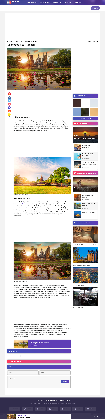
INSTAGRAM (66, 409)
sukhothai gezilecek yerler (28, 356)
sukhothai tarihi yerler (57, 356)
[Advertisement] (52, 26)
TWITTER (28, 409)
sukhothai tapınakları (43, 356)
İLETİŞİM (91, 409)
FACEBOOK (15, 409)
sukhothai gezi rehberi (14, 356)
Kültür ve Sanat (57, 2)
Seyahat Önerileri (45, 2)
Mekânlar (68, 2)
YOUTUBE (54, 409)
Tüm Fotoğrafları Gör (84, 118)
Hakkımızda (77, 2)
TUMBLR (78, 409)
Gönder (96, 8)
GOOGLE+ (41, 409)
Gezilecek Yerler (32, 2)
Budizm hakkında (27, 204)
